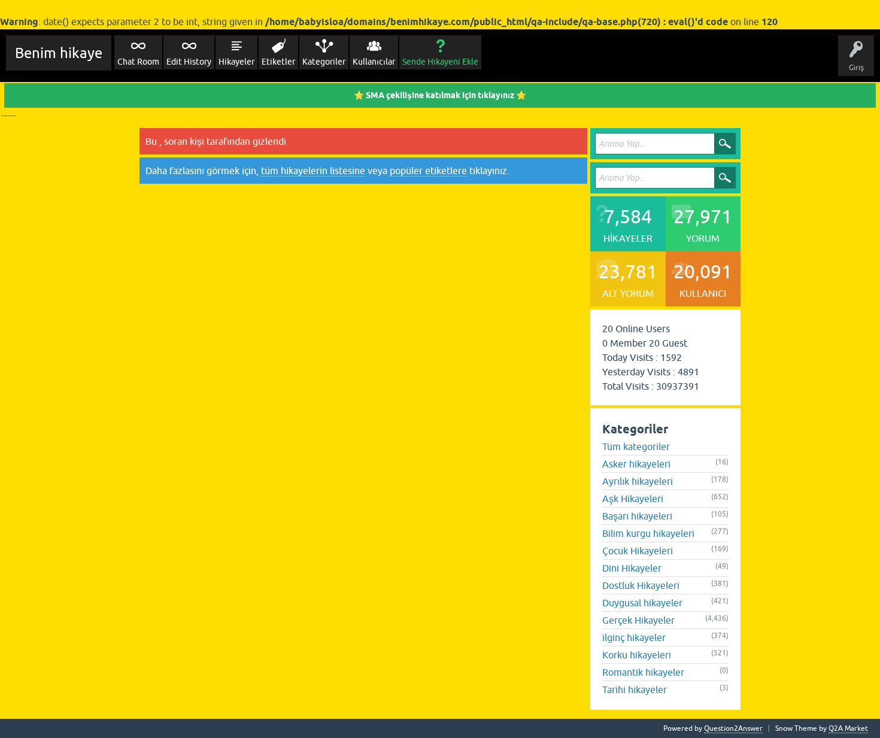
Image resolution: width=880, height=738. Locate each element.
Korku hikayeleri (636, 654)
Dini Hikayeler (631, 568)
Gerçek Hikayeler (638, 620)
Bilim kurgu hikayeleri (648, 533)
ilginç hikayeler (634, 637)
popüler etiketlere (428, 170)
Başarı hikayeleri (637, 516)
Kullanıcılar (374, 61)
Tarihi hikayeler (634, 689)
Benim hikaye (58, 53)
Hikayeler (236, 61)
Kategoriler (323, 61)
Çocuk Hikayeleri (637, 550)
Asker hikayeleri (636, 463)
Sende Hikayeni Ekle (440, 61)
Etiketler (278, 61)
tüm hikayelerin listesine (313, 170)
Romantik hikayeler (643, 672)
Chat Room (138, 61)
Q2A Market (848, 728)
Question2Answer (733, 728)
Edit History (188, 61)
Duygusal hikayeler (642, 602)
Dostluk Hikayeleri (640, 585)
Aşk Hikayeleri (632, 498)
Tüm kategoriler (636, 446)
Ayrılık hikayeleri (637, 481)
